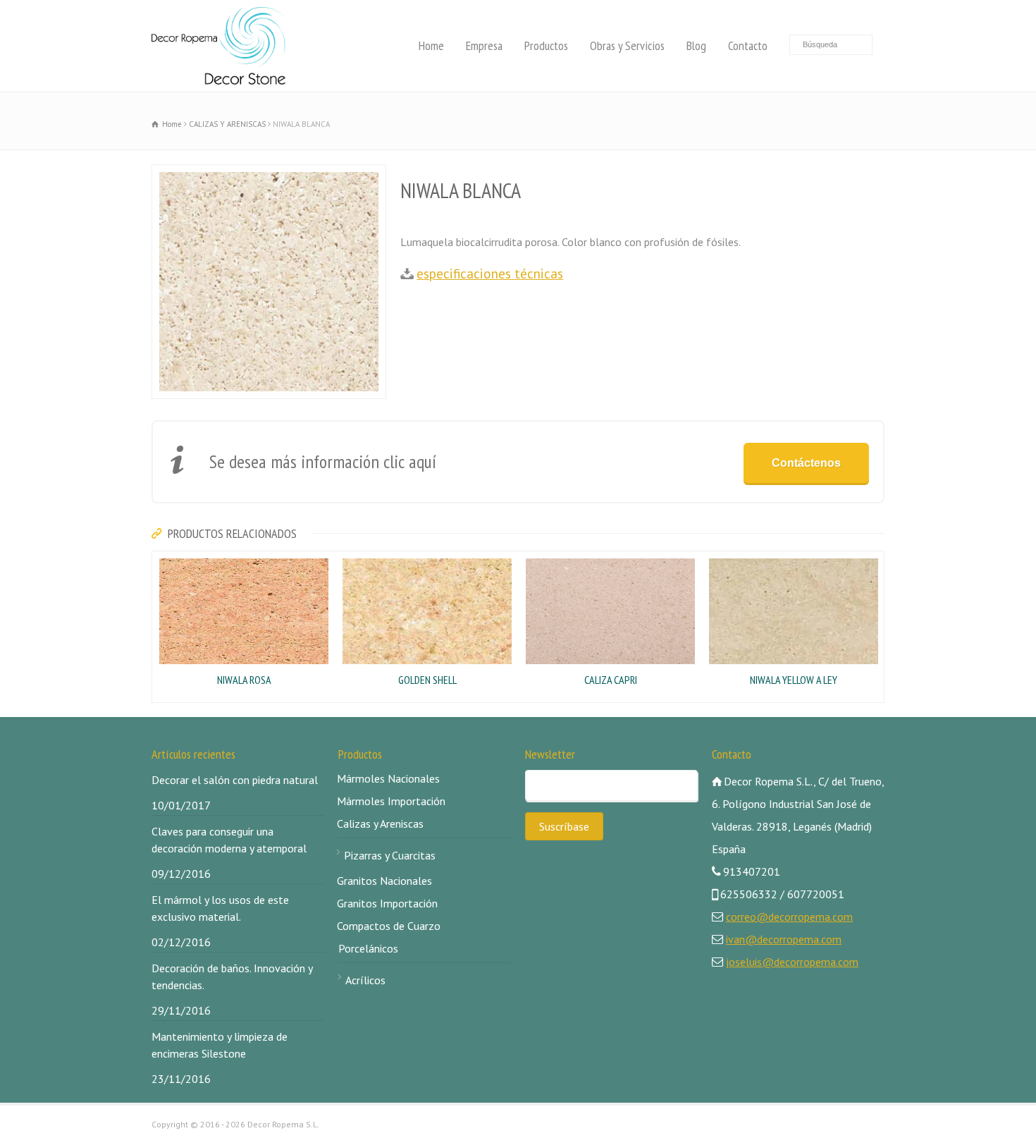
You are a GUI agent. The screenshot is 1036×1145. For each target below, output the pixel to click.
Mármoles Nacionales (388, 778)
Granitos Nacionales (384, 881)
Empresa (484, 45)
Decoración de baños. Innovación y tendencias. (232, 976)
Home (431, 45)
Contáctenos (806, 463)
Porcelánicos (368, 948)
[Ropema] (218, 46)
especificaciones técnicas (490, 273)
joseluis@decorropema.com (792, 962)
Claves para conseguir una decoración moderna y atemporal (229, 839)
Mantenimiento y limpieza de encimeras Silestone (220, 1044)
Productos (546, 45)
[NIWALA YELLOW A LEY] (709, 560)
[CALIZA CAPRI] (525, 560)
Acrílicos (365, 980)
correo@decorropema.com (789, 917)
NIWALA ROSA (244, 680)
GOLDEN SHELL (427, 680)
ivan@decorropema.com (783, 939)
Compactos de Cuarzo (388, 926)
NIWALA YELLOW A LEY (793, 680)
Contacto (747, 45)
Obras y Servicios (627, 45)
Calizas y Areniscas (380, 823)
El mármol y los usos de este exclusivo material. (220, 908)
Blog (696, 45)
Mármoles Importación (391, 801)
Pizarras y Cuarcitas (390, 855)
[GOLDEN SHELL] (342, 560)
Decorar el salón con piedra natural (235, 780)
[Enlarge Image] (159, 174)
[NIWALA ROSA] (159, 560)
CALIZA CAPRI (610, 680)
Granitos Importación (387, 903)
